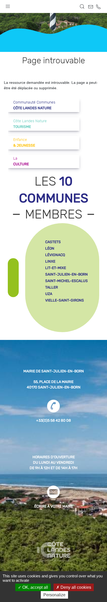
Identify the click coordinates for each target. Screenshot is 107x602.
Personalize (54, 595)
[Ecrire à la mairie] (53, 492)
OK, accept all (34, 587)
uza (48, 294)
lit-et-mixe (55, 268)
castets (53, 242)
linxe (50, 261)
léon (49, 248)
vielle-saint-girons (64, 300)
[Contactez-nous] (90, 6)
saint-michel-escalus (66, 281)
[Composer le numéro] (53, 406)
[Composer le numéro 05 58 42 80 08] (98, 6)
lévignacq (55, 255)
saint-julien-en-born (66, 274)
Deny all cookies (75, 587)
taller (51, 287)
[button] (7, 5)
